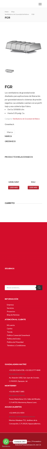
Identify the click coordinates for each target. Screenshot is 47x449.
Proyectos (11, 311)
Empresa (10, 305)
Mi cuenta (11, 325)
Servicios (10, 308)
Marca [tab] (10, 132)
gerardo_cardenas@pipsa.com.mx (22, 416)
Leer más (14, 187)
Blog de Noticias (13, 315)
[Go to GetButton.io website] (6, 446)
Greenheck (9, 124)
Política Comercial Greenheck (18, 335)
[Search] (39, 287)
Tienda (9, 332)
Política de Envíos (14, 339)
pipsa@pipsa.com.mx (17, 374)
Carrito (9, 328)
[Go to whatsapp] (6, 442)
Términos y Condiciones (16, 345)
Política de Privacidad (15, 342)
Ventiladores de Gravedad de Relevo (26, 119)
